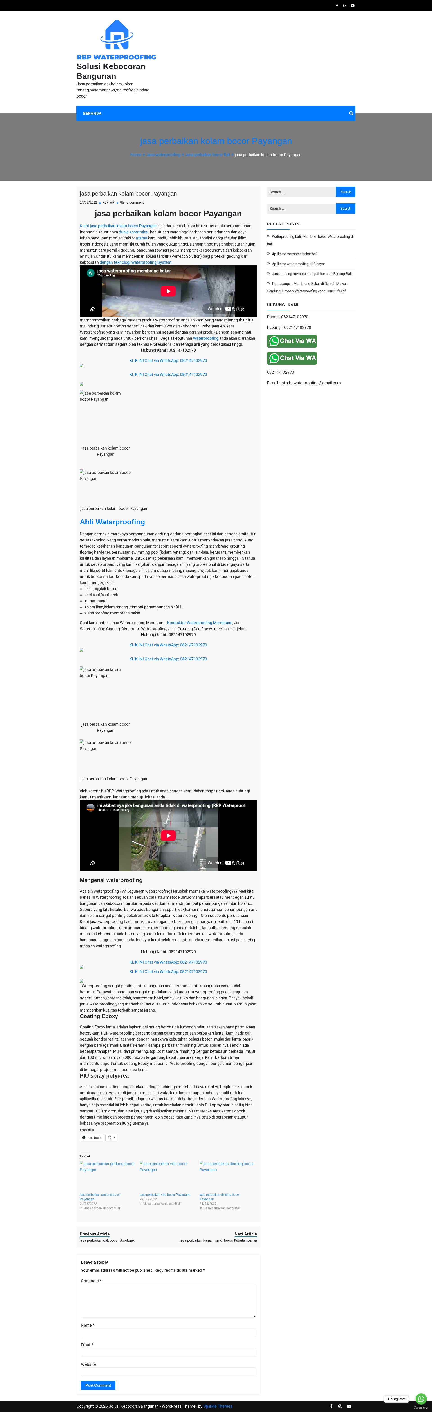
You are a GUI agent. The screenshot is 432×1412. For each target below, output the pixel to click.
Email (87, 1344)
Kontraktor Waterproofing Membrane (199, 622)
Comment (91, 1280)
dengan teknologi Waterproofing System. (136, 262)
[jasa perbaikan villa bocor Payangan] (167, 1176)
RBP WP (109, 203)
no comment (134, 203)
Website (88, 1364)
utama (141, 238)
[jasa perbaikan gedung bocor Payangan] (107, 1176)
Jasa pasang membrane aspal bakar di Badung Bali (312, 274)
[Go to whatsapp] (421, 1399)
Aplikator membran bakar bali (294, 254)
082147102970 (280, 372)
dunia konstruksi (133, 232)
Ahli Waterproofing (112, 522)
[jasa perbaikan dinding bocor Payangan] (227, 1176)
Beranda (92, 113)
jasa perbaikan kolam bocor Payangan (128, 193)
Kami (84, 225)
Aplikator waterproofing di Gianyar (298, 264)
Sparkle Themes (218, 1406)
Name (87, 1325)
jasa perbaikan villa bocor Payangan (165, 1194)
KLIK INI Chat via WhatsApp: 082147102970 (168, 360)
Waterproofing (205, 338)
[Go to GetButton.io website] (421, 1407)
